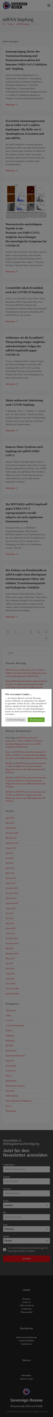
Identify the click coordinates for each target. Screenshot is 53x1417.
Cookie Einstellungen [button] (15, 720)
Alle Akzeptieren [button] (36, 720)
